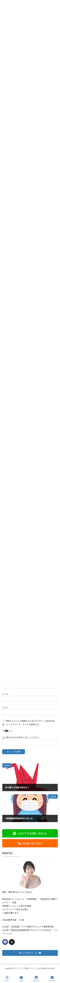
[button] (30, 833)
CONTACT (52, 980)
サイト (5, 707)
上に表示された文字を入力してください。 (21, 737)
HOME (21, 980)
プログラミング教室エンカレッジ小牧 (27, 968)
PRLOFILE (36, 980)
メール (5, 694)
